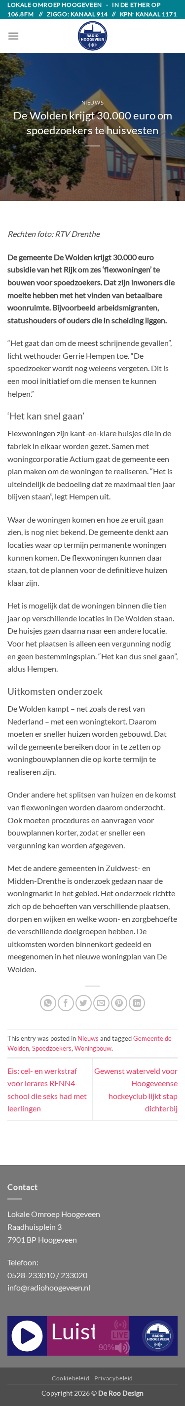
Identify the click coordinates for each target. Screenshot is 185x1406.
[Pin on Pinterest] (119, 1003)
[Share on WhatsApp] (48, 1003)
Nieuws (92, 102)
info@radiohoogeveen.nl (48, 1287)
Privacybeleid (113, 1378)
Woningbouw (92, 1048)
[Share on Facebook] (66, 1003)
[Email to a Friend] (101, 1003)
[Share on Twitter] (83, 1003)
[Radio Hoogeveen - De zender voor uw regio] (92, 36)
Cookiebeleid (70, 1378)
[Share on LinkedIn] (137, 1003)
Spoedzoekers (52, 1048)
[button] (13, 36)
